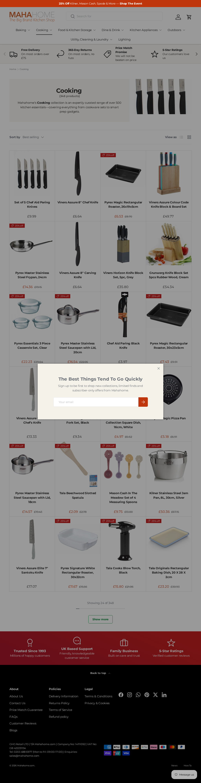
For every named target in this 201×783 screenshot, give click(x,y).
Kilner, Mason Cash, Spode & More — (100, 3)
